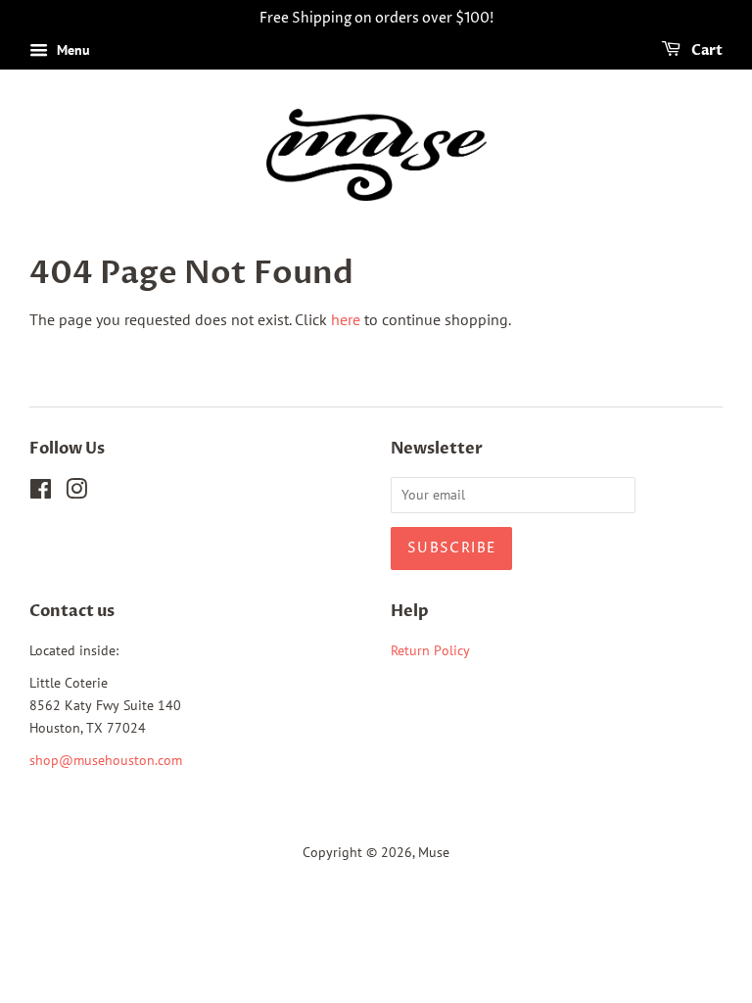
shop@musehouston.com (105, 760)
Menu (71, 50)
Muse (433, 852)
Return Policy (430, 650)
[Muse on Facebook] (40, 493)
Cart (705, 50)
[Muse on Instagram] (76, 493)
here (345, 319)
